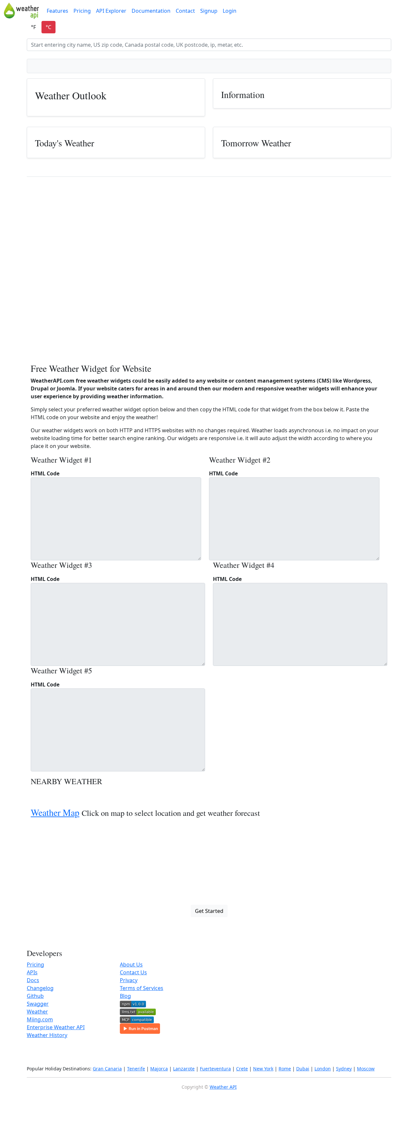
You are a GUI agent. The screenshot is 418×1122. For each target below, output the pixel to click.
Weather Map (55, 812)
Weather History (47, 1035)
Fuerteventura (215, 1068)
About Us (131, 964)
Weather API (223, 1087)
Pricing (82, 10)
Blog (125, 995)
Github (35, 995)
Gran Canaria (107, 1068)
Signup (208, 10)
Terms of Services (141, 988)
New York (263, 1068)
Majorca (159, 1068)
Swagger (38, 1003)
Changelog (40, 988)
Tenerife (136, 1068)
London (322, 1068)
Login (229, 10)
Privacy (128, 980)
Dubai (302, 1068)
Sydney (344, 1068)
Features (57, 10)
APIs (32, 972)
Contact (185, 10)
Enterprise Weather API (56, 1027)
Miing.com (40, 1019)
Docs (33, 980)
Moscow (366, 1068)
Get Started (209, 911)
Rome (285, 1068)
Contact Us (133, 972)
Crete (242, 1068)
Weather (37, 1011)
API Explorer (111, 10)
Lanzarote (184, 1068)
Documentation (151, 10)
